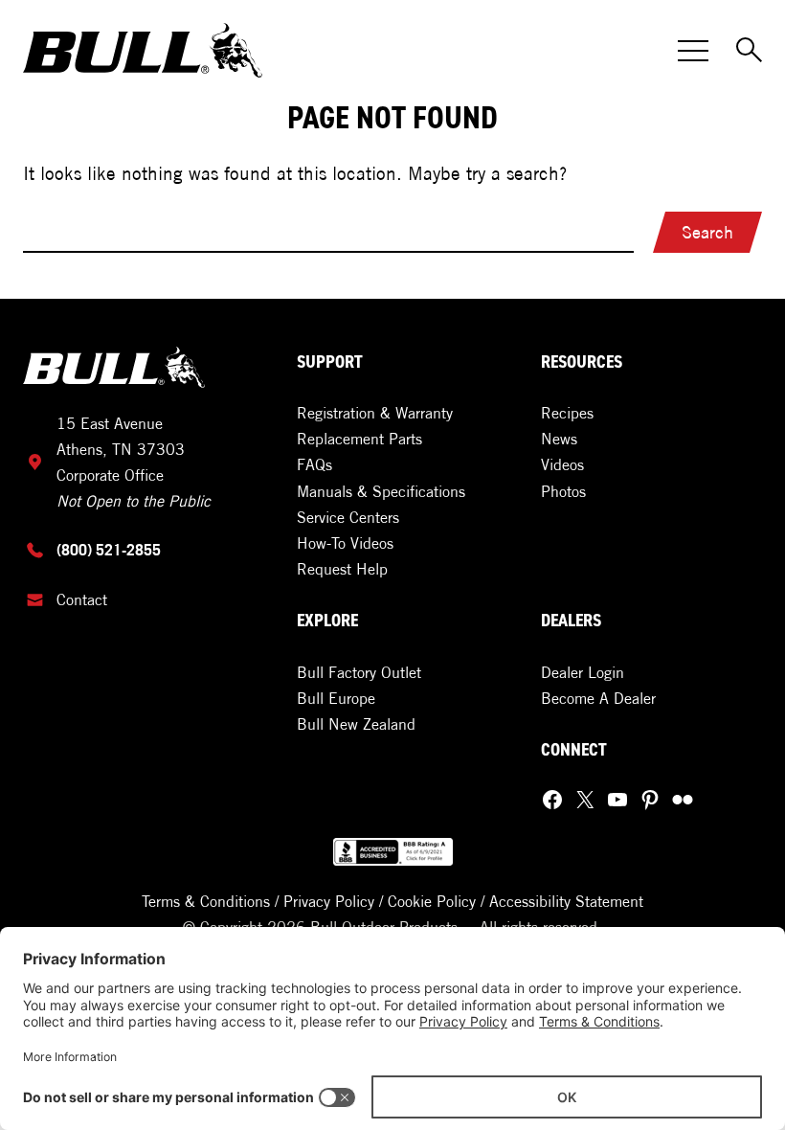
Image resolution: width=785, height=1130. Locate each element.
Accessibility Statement (566, 901)
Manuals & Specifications (381, 491)
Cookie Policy (432, 901)
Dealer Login (582, 672)
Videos (562, 464)
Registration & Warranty (375, 412)
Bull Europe (336, 698)
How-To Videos (345, 543)
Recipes (567, 412)
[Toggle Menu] (693, 50)
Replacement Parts (359, 438)
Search (707, 232)
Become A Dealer (598, 698)
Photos (563, 491)
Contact (81, 599)
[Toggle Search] (750, 50)
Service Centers (348, 517)
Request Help (342, 568)
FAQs (314, 464)
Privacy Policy (328, 901)
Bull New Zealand (356, 724)
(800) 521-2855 (108, 549)
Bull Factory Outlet (359, 672)
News (559, 438)
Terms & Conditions (206, 901)
